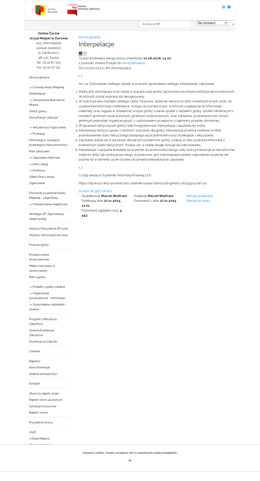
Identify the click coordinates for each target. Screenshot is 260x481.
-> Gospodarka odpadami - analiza (47, 307)
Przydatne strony (41, 422)
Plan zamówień (39, 151)
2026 (32, 432)
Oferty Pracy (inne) (41, 177)
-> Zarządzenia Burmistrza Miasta (47, 102)
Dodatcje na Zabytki (43, 341)
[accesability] (229, 7)
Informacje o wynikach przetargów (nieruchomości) (48, 142)
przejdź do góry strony (95, 191)
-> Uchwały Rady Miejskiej (46, 87)
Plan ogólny (37, 277)
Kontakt (34, 383)
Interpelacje (37, 93)
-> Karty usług (38, 164)
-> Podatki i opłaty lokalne (47, 287)
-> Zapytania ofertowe (44, 157)
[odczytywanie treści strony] (80, 53)
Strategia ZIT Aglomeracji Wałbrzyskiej (46, 216)
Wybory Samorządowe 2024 (48, 235)
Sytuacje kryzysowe (42, 406)
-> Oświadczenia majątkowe (48, 204)
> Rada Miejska (39, 438)
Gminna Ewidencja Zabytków (41, 333)
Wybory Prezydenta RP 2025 (48, 228)
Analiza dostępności (43, 374)
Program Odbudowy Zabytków (43, 321)
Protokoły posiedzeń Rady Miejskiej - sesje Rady (47, 195)
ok (130, 460)
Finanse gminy (39, 244)
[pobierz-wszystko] (223, 7)
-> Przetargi (37, 133)
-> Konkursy (37, 170)
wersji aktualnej (133, 63)
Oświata (34, 351)
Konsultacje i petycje (43, 117)
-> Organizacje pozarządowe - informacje (47, 296)
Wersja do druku (198, 201)
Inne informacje (39, 367)
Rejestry (34, 361)
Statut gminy (38, 111)
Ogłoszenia (37, 183)
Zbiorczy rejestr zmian (44, 393)
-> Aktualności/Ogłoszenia (47, 127)
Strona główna (39, 77)
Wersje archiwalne (199, 196)
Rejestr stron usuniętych (45, 399)
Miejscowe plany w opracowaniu (42, 268)
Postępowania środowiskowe (39, 257)
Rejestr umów (38, 412)
